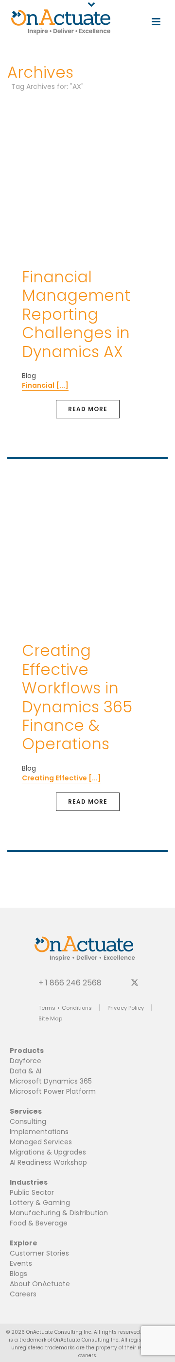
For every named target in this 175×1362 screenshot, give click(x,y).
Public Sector (32, 1192)
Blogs (18, 1273)
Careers (23, 1294)
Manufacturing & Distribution (59, 1213)
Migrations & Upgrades (48, 1152)
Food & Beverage (39, 1223)
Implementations (39, 1132)
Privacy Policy (125, 1008)
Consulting (28, 1121)
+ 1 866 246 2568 (70, 982)
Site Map (50, 1018)
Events (21, 1263)
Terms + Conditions (65, 1008)
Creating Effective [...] (61, 778)
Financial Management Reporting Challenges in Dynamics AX (76, 314)
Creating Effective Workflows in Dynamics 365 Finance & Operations (77, 697)
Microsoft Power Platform (53, 1091)
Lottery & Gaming (40, 1202)
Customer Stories (39, 1253)
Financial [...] (45, 385)
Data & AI (25, 1071)
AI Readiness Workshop (48, 1162)
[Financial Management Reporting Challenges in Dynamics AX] (87, 178)
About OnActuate (40, 1284)
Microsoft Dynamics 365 (51, 1081)
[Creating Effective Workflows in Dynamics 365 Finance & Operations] (87, 552)
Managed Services (41, 1142)
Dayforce (25, 1061)
